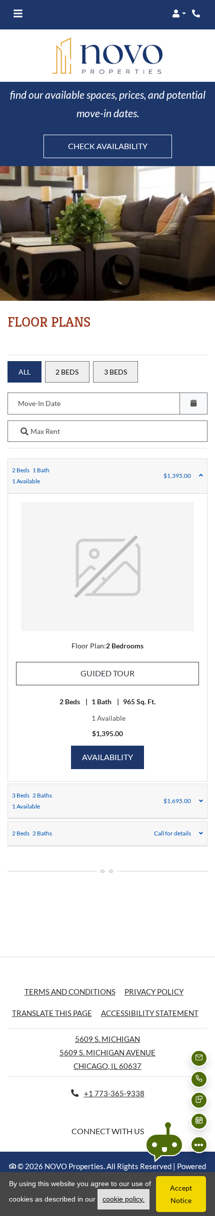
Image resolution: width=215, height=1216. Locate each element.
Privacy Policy (154, 991)
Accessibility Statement (149, 1012)
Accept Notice (181, 1194)
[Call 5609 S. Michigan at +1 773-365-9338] (197, 13)
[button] (179, 13)
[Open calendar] (194, 403)
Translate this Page (52, 1012)
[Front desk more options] (199, 1144)
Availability (113, 757)
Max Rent (45, 431)
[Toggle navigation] (18, 13)
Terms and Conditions (70, 991)
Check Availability (108, 146)
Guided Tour (139, 673)
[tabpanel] (108, 620)
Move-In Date (39, 403)
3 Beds (115, 372)
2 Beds (67, 372)
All (24, 372)
